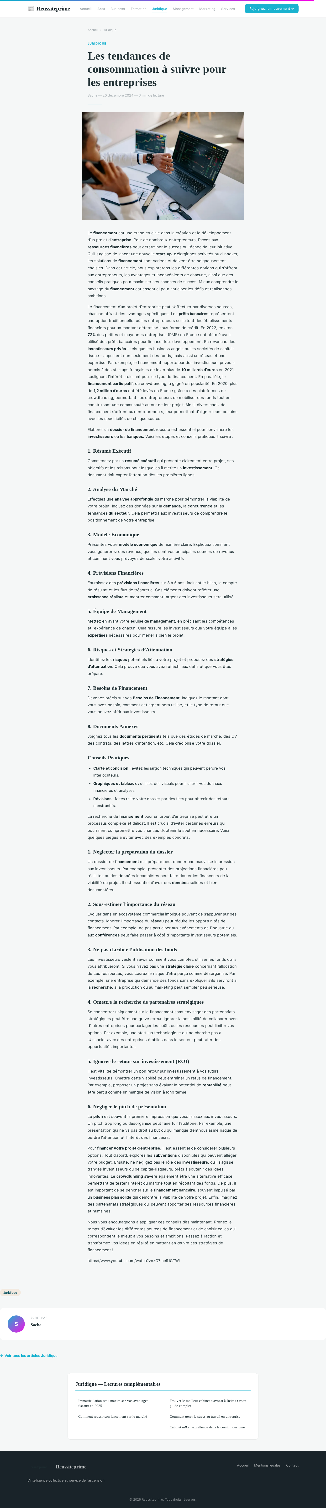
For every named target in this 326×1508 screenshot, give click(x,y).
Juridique (159, 9)
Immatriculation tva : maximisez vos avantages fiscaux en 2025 (113, 1403)
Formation (138, 9)
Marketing (207, 9)
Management (183, 9)
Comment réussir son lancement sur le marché (112, 1416)
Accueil (86, 9)
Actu (101, 9)
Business (117, 9)
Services (228, 9)
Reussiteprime (48, 8)
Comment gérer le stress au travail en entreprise (205, 1416)
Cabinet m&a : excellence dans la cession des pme (207, 1427)
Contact (292, 1465)
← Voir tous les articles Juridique (29, 1355)
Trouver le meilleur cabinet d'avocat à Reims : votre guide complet (208, 1403)
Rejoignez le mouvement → (271, 8)
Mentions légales (267, 1465)
